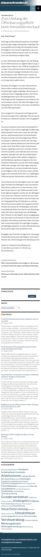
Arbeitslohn (20, 472)
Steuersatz (31, 509)
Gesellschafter (7, 491)
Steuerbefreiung (19, 506)
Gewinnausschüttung (9, 493)
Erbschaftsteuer (9, 485)
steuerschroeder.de (21, 31)
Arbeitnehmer (8, 472)
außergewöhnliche (28, 476)
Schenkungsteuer (27, 504)
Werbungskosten (11, 523)
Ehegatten (25, 481)
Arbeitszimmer (11, 475)
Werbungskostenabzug (11, 526)
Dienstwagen (25, 479)
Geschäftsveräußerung (23, 489)
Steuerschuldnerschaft (8, 513)
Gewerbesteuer (19, 491)
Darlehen (16, 479)
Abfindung (4, 469)
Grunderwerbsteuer (14, 497)
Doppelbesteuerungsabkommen (11, 481)
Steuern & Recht (7, 15)
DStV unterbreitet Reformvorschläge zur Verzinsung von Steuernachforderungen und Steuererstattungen (19, 263)
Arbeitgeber (23, 469)
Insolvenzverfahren (7, 501)
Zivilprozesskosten (6, 529)
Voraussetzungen (30, 516)
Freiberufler (32, 486)
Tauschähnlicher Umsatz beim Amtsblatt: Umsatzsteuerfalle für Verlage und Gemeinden (20, 376)
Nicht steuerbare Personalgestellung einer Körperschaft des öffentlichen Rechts (19, 348)
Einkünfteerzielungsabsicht (11, 483)
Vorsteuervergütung (31, 520)
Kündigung (33, 501)
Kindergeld (20, 500)
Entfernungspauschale (28, 483)
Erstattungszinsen (22, 486)
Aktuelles (7, 314)
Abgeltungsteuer (13, 469)
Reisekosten (17, 504)
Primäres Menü (38, 8)
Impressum (23, 548)
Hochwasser (33, 497)
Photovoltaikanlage (7, 504)
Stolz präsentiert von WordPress (10, 554)
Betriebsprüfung (7, 479)
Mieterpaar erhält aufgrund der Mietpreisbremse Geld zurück (20, 274)
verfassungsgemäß (8, 516)
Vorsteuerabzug (12, 519)
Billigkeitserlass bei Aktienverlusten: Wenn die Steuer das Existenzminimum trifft (20, 406)
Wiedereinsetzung (27, 527)
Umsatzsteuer (25, 513)
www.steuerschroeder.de (10, 548)
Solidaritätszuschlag (6, 506)
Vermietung (19, 516)
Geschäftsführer (8, 488)
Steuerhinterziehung (14, 509)
